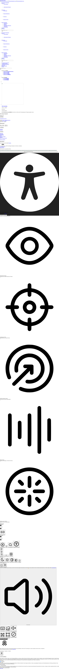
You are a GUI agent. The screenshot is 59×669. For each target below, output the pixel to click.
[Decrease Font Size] (0, 528)
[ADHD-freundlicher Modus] (0, 400)
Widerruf (1, 137)
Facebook (1, 129)
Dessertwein (5, 26)
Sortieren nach (8, 71)
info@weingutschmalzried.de (6, 120)
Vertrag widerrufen (2, 139)
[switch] (0, 277)
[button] (3, 144)
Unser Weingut (6, 4)
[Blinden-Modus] (0, 461)
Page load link (2, 147)
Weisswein (5, 24)
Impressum (1, 133)
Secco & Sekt (6, 27)
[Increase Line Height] (0, 536)
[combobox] (28, 151)
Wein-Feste (5, 16)
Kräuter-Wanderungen (6, 13)
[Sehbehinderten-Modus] (0, 277)
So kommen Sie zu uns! (3, 118)
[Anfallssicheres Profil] (0, 338)
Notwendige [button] (1, 660)
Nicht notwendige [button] (2, 664)
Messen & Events (5, 19)
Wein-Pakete (5, 23)
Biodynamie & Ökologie (7, 37)
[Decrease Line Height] (0, 539)
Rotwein (5, 54)
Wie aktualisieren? (54, 567)
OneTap (5, 213)
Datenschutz (1, 134)
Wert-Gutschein (4, 106)
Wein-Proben (5, 10)
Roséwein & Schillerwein (7, 25)
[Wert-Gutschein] (12, 104)
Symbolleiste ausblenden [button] (3, 215)
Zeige (6, 78)
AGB (1, 135)
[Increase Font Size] (0, 525)
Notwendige (2, 661)
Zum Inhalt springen (3, 0)
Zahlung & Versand (2, 136)
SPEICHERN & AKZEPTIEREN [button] (4, 667)
